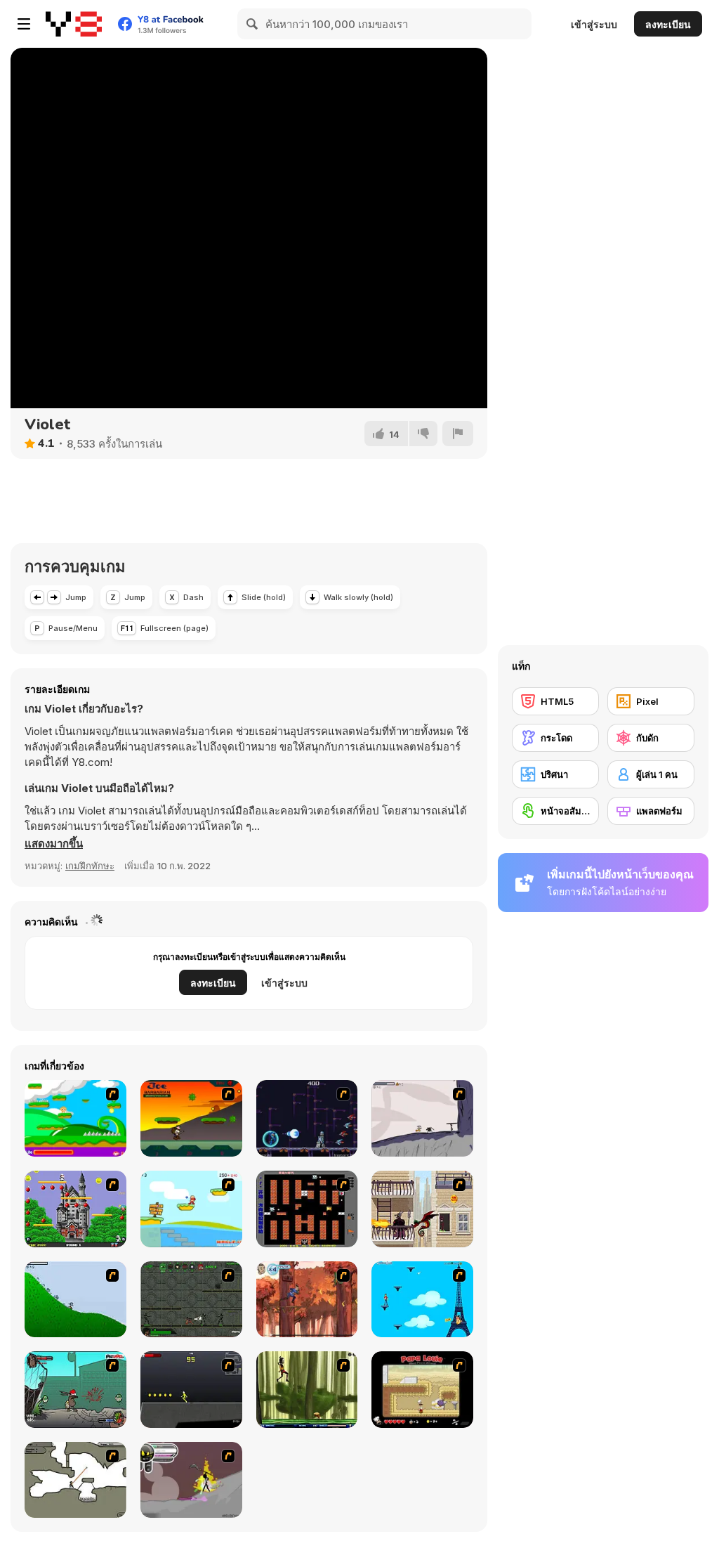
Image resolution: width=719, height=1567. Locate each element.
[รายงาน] (457, 433)
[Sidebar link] (24, 24)
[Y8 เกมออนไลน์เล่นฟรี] (74, 24)
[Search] (252, 23)
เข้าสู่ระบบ (594, 24)
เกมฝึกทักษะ (89, 865)
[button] (54, 844)
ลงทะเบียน (668, 24)
